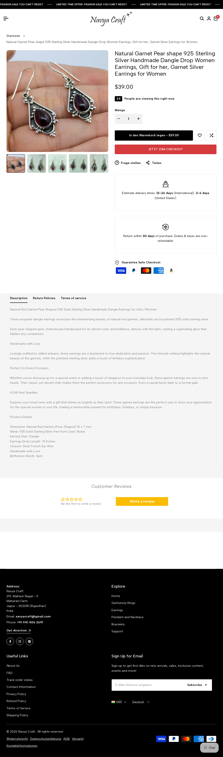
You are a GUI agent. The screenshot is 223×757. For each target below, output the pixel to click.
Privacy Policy (16, 694)
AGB (66, 739)
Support (117, 631)
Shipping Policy (17, 715)
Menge (120, 110)
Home (116, 596)
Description (18, 298)
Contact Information (21, 687)
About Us (13, 666)
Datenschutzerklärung (45, 739)
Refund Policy (16, 701)
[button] (200, 135)
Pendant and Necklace (128, 617)
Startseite (13, 36)
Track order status (20, 680)
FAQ (9, 673)
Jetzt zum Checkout (165, 149)
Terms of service (73, 298)
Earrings (117, 610)
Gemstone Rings (123, 603)
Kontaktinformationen (22, 746)
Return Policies (44, 298)
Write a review (142, 501)
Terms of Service (18, 708)
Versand (77, 739)
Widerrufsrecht (17, 739)
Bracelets (118, 624)
